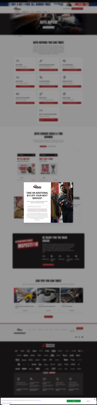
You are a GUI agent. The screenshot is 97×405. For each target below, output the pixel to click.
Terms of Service (35, 218)
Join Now (37, 210)
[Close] (71, 184)
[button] (94, 399)
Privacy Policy (42, 218)
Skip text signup (37, 219)
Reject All (88, 401)
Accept (73, 401)
